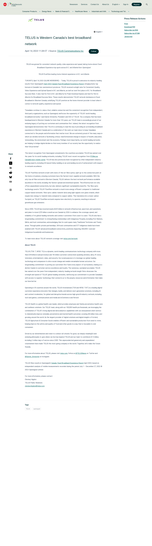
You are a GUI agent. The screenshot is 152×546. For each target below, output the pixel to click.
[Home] (12, 4)
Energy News (46, 11)
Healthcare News (81, 11)
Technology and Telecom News (119, 11)
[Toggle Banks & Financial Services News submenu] (73, 11)
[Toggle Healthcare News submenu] (90, 11)
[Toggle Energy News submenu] (53, 11)
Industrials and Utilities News (99, 11)
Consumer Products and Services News (30, 11)
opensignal (36, 409)
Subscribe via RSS (131, 30)
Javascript (128, 37)
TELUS (28, 409)
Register (137, 4)
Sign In (125, 4)
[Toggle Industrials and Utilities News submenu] (109, 11)
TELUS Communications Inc (70, 51)
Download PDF (129, 27)
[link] (74, 4)
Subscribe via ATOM (132, 33)
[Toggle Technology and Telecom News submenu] (129, 11)
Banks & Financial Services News (63, 11)
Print (126, 24)
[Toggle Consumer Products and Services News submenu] (40, 11)
